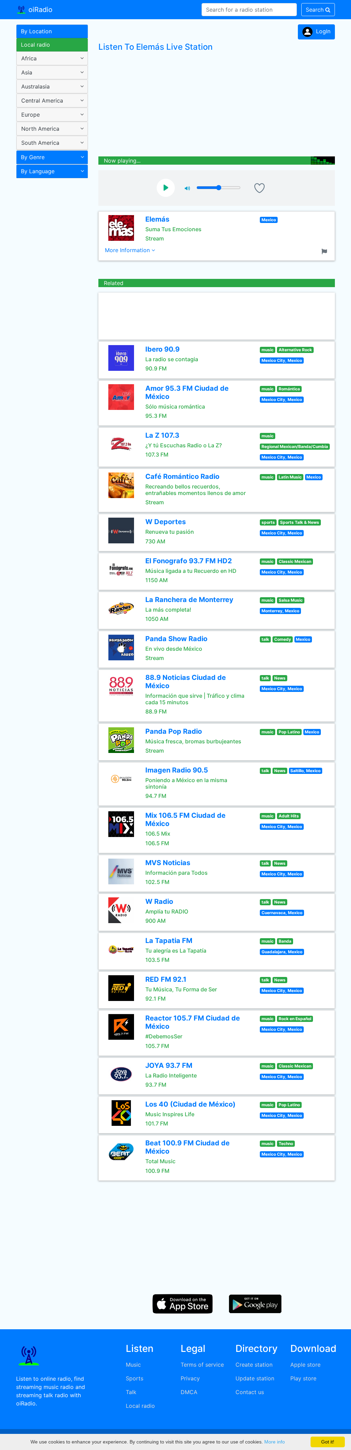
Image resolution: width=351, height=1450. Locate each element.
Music (133, 1364)
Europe (30, 114)
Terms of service (202, 1364)
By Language (38, 171)
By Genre (33, 157)
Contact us (249, 1392)
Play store (303, 1378)
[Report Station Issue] (326, 251)
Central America (42, 100)
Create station (254, 1364)
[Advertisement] (49, 289)
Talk (131, 1392)
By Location (36, 31)
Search (315, 9)
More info (274, 1442)
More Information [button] (128, 250)
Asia (26, 72)
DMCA (189, 1392)
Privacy (190, 1378)
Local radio (35, 44)
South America (40, 142)
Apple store (305, 1364)
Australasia (35, 86)
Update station (254, 1378)
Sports (134, 1378)
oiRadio (39, 9)
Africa (29, 58)
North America (40, 128)
